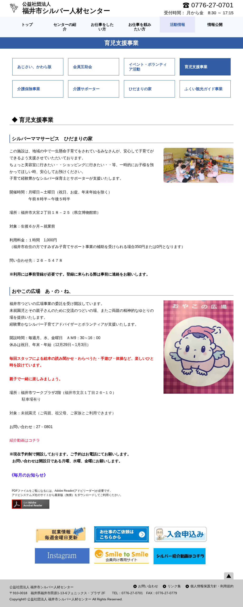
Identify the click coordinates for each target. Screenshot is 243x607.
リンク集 (174, 586)
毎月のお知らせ (29, 475)
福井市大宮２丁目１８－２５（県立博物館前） (61, 212)
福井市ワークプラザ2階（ (68, 393)
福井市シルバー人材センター (66, 7)
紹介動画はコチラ (24, 440)
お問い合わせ (148, 586)
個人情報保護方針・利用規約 (212, 586)
